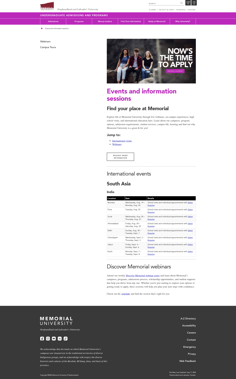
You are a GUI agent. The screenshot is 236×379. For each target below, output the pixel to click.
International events (122, 140)
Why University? (182, 21)
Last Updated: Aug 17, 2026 (186, 372)
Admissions (53, 21)
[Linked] (60, 339)
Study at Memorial (157, 21)
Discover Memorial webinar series (143, 275)
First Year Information (131, 21)
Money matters (105, 21)
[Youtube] (54, 339)
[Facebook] (42, 339)
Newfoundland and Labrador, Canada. (182, 375)
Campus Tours (48, 47)
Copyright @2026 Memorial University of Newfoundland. (59, 375)
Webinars (117, 144)
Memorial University (69, 6)
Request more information (120, 157)
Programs (79, 21)
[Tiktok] (65, 339)
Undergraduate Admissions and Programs (74, 15)
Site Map (172, 372)
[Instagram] (48, 339)
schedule (125, 293)
